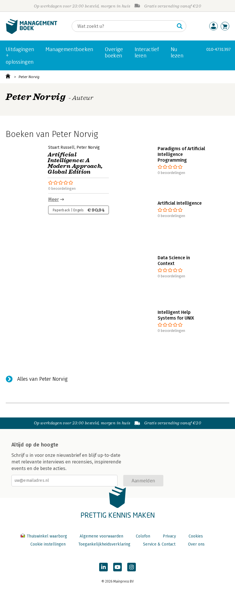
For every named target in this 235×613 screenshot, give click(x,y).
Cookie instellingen (48, 544)
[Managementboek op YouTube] (117, 567)
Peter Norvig (29, 77)
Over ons (196, 544)
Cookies (196, 536)
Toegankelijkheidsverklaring (104, 544)
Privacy (169, 536)
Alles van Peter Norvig (42, 379)
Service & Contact (159, 544)
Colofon (143, 536)
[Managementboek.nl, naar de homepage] (31, 32)
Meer (53, 199)
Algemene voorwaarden (101, 536)
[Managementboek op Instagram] (131, 567)
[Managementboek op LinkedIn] (103, 567)
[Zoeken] (180, 26)
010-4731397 (218, 49)
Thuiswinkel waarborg (47, 536)
